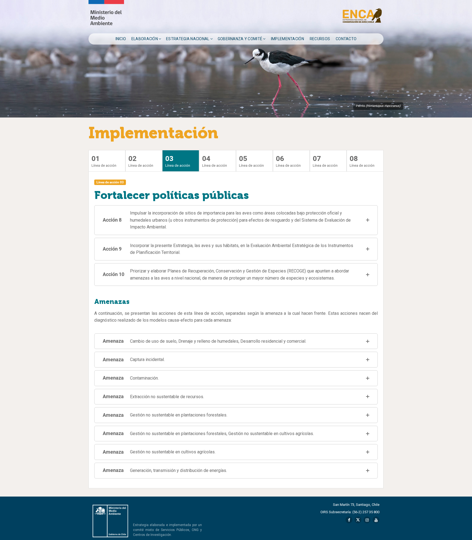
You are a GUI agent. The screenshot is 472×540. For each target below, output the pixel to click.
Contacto (346, 39)
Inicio (121, 39)
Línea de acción (104, 161)
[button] (236, 220)
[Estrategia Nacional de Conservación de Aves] (106, 16)
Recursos (320, 39)
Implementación (287, 39)
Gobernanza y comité (240, 39)
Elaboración (144, 39)
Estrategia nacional (187, 39)
